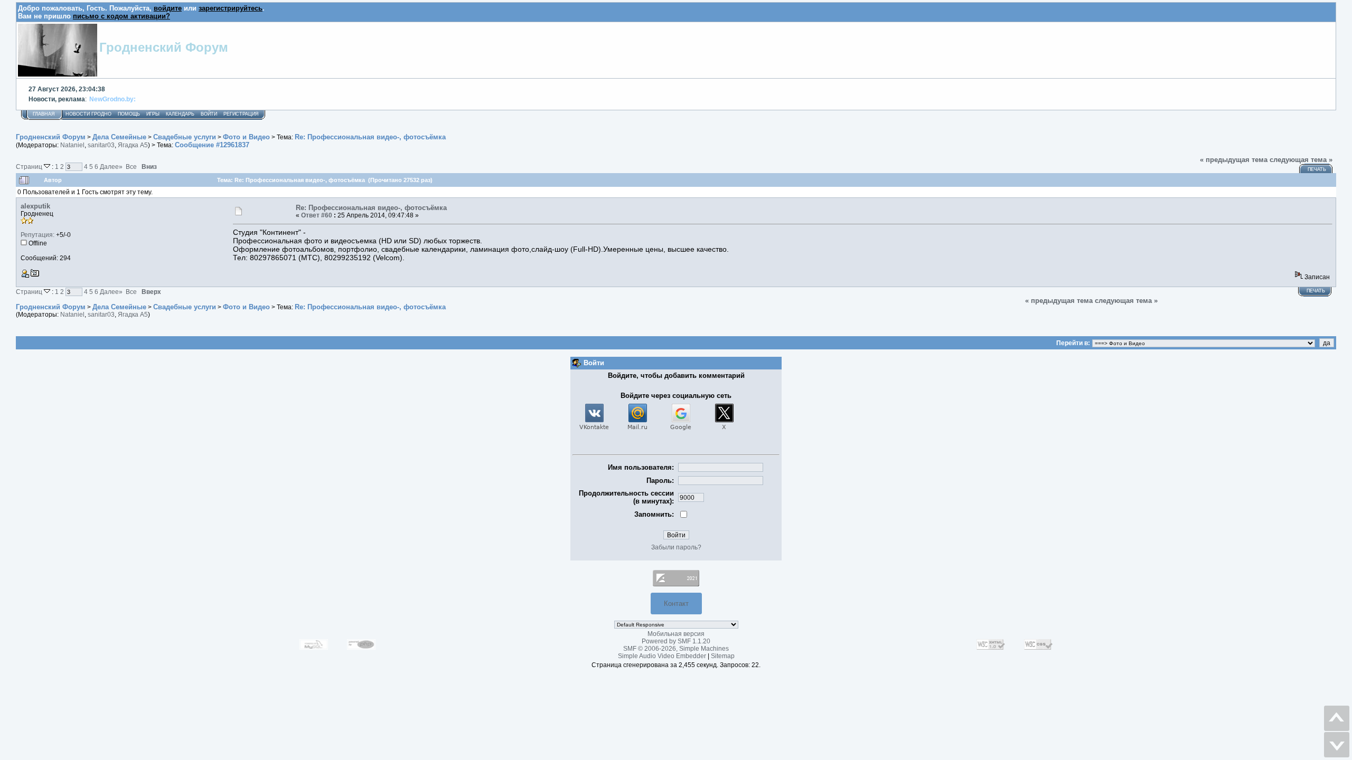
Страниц (30, 166)
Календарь (180, 114)
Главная (44, 114)
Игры (152, 114)
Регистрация (241, 114)
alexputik (35, 206)
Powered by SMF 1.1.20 (676, 641)
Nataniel (72, 145)
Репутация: (37, 235)
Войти (209, 114)
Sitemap (723, 656)
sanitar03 (101, 145)
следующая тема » (1301, 160)
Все (131, 166)
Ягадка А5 (133, 145)
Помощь (129, 114)
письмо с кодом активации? (121, 16)
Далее (111, 166)
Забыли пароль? (676, 547)
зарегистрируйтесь (230, 8)
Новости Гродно (88, 114)
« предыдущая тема (1234, 160)
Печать (1317, 169)
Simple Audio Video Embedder (662, 656)
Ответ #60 (316, 215)
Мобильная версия (676, 634)
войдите (168, 8)
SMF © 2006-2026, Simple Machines (676, 648)
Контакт (676, 603)
